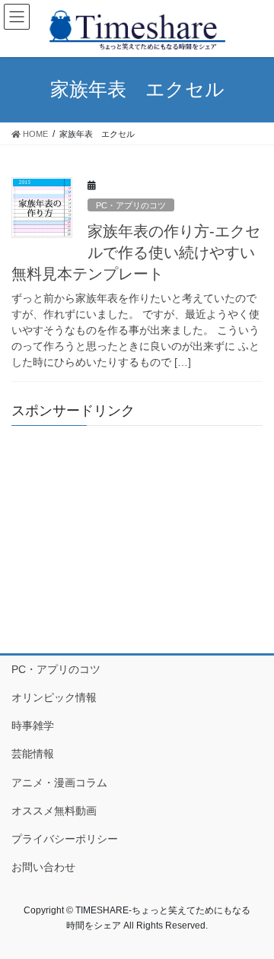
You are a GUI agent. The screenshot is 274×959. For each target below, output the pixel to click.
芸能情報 (32, 754)
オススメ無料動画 (54, 811)
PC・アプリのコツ (131, 205)
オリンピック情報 (54, 697)
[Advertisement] (137, 532)
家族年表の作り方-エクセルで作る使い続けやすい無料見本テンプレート (135, 252)
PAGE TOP (252, 916)
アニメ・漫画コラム (59, 782)
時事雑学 (32, 725)
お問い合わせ (43, 867)
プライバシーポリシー (64, 839)
